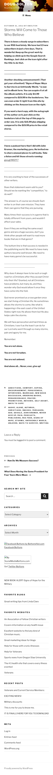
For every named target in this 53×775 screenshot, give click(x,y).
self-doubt (41, 401)
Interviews (14, 393)
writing (44, 423)
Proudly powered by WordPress (18, 768)
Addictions (14, 388)
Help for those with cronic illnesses (21, 646)
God (10, 413)
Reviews (28, 401)
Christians (14, 410)
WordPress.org (11, 748)
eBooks (27, 410)
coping (38, 388)
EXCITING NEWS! (12, 696)
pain (20, 415)
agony (11, 407)
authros (30, 407)
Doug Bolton (18, 4)
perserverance (17, 398)
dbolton (32, 26)
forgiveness (35, 390)
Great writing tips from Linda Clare (21, 601)
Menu (28, 15)
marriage (28, 393)
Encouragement (17, 390)
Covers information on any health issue (23, 625)
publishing (14, 418)
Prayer (31, 398)
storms (19, 421)
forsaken (38, 410)
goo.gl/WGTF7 (11, 160)
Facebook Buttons (13, 547)
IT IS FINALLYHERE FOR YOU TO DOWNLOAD (26, 713)
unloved (13, 423)
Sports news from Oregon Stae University (25, 657)
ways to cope (16, 403)
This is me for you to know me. (19, 707)
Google (18, 413)
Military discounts (13, 702)
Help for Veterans (13, 651)
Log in (7, 731)
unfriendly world (35, 421)
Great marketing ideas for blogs (20, 640)
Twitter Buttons (16, 566)
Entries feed (10, 737)
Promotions (15, 401)
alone (19, 407)
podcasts (29, 415)
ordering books (32, 396)
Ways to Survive (28, 423)
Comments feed (12, 742)
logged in (21, 440)
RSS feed (27, 418)
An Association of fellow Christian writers (25, 619)
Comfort (28, 388)
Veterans (8, 672)
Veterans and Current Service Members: (24, 690)
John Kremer (31, 413)
